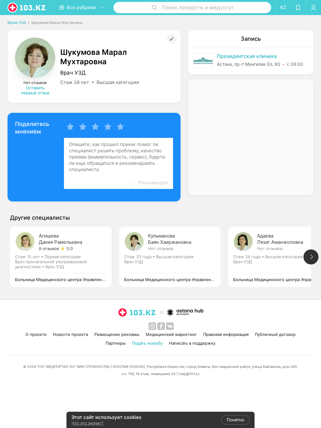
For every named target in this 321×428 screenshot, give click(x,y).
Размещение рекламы (116, 334)
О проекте (36, 334)
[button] (148, 182)
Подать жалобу (147, 343)
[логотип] (27, 8)
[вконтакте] (170, 326)
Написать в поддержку (192, 343)
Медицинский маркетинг (171, 334)
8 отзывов (49, 248)
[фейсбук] (161, 326)
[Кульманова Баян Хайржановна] (173, 257)
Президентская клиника (247, 56)
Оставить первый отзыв (35, 90)
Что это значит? (87, 422)
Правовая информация (226, 334)
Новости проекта (70, 334)
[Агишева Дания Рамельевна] (64, 257)
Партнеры (116, 343)
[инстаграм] (152, 326)
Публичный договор (275, 334)
